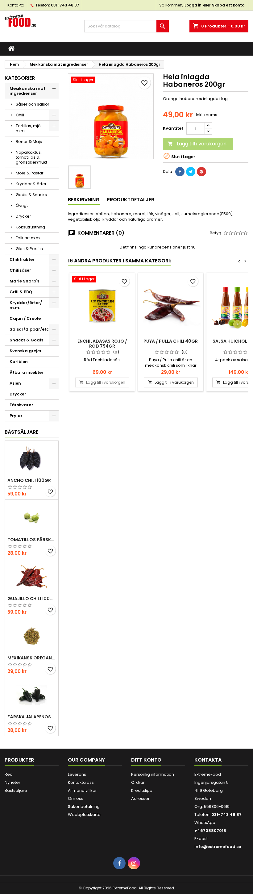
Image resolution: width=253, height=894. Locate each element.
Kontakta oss (81, 782)
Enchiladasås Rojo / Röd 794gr (102, 343)
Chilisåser (20, 270)
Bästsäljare (21, 432)
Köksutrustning (30, 227)
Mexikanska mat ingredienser (27, 91)
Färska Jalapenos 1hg (31, 716)
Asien (15, 383)
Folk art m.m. (28, 238)
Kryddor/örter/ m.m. (26, 305)
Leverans (77, 774)
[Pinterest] (201, 171)
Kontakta (15, 5)
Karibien (19, 362)
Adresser (140, 798)
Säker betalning (84, 806)
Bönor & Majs (29, 141)
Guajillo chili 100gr (31, 598)
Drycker (23, 216)
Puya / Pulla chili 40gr (170, 341)
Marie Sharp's (24, 281)
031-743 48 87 (65, 5)
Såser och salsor (32, 104)
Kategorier (20, 77)
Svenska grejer (26, 351)
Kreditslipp (141, 790)
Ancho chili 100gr (29, 480)
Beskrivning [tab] (84, 199)
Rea (9, 774)
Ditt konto (146, 759)
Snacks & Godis (26, 340)
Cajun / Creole (25, 318)
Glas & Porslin (29, 249)
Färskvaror (21, 405)
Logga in (193, 5)
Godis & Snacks (31, 195)
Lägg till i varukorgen (197, 143)
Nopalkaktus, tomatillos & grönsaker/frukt (31, 157)
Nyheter (12, 782)
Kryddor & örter (31, 184)
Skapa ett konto (228, 5)
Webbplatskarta (84, 814)
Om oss (75, 798)
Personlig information (152, 774)
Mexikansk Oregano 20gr (31, 657)
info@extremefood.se (217, 847)
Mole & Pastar (30, 173)
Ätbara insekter (27, 372)
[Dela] (180, 171)
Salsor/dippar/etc (29, 329)
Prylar (16, 416)
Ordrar (138, 782)
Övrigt (22, 205)
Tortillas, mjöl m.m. (29, 128)
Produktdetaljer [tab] (130, 199)
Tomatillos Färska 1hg (31, 539)
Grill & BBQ (21, 292)
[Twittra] (190, 171)
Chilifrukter (22, 259)
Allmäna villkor (82, 790)
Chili (20, 115)
